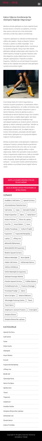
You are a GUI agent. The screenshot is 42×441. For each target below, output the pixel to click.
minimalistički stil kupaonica (14, 248)
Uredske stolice (8, 406)
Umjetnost (7, 402)
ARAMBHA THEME (21, 437)
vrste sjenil (33, 310)
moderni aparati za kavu (13, 253)
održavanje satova (27, 262)
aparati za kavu (29, 200)
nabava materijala (11, 257)
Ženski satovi (8, 420)
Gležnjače (6, 351)
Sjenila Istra (7, 388)
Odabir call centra (11, 262)
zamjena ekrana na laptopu (15, 319)
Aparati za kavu (9, 332)
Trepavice (6, 397)
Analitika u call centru (12, 200)
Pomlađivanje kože (11, 286)
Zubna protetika (9, 425)
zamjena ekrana (10, 315)
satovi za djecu (10, 295)
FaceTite (8, 224)
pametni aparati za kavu (13, 281)
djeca (22, 215)
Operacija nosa (8, 379)
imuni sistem (18, 224)
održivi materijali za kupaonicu (15, 272)
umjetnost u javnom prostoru (15, 310)
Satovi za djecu (8, 383)
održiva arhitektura (11, 267)
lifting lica (17, 238)
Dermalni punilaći (29, 210)
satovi (23, 291)
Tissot (30, 300)
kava (28, 224)
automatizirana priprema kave (15, 205)
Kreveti (5, 360)
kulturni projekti (26, 229)
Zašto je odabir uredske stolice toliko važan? (21, 181)
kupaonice (8, 234)
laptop (7, 238)
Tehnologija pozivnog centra (14, 300)
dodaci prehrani (10, 219)
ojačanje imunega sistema (14, 276)
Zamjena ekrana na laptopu (13, 411)
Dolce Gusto (7, 346)
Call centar (8, 210)
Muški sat (6, 374)
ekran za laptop (25, 219)
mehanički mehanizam (12, 243)
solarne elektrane (25, 295)
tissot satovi (9, 305)
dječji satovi (31, 215)
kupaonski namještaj (22, 234)
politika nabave (30, 281)
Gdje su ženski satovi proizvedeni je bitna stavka (21, 189)
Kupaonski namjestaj (10, 365)
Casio (18, 210)
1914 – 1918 (9, 2)
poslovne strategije (28, 286)
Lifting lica (7, 369)
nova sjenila (25, 257)
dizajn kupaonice (11, 215)
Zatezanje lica (8, 416)
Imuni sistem (7, 355)
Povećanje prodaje (11, 291)
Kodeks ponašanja (11, 229)
